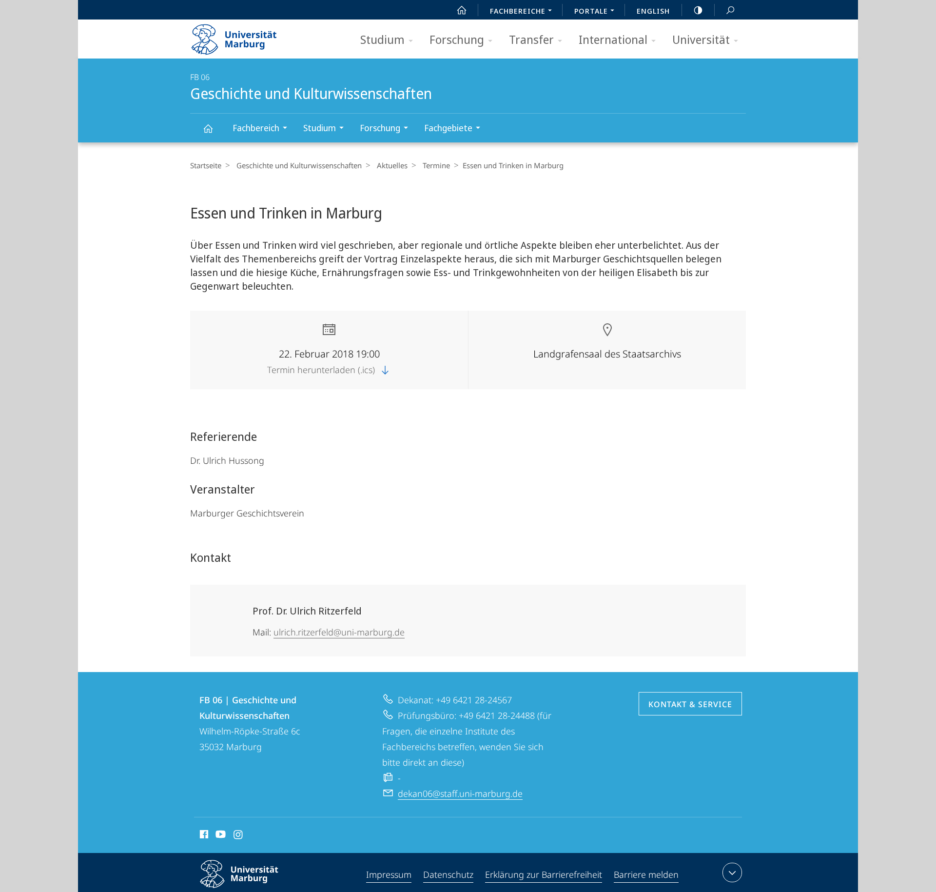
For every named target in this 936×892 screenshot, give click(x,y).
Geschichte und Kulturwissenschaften (207, 128)
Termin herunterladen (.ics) (322, 370)
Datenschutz (448, 874)
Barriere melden (646, 874)
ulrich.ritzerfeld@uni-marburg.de (339, 632)
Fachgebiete (448, 128)
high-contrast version (698, 10)
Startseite (205, 165)
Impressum (388, 874)
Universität (701, 39)
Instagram (239, 836)
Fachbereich (256, 128)
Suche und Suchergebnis (730, 10)
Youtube (220, 836)
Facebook (203, 836)
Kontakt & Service (690, 704)
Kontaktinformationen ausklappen (732, 872)
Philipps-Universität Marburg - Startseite (251, 36)
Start (462, 10)
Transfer (531, 39)
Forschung (456, 39)
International (613, 39)
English (653, 11)
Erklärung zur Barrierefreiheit (543, 874)
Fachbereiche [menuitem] (518, 11)
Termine (436, 165)
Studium (382, 39)
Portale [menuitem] (591, 11)
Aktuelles (392, 165)
